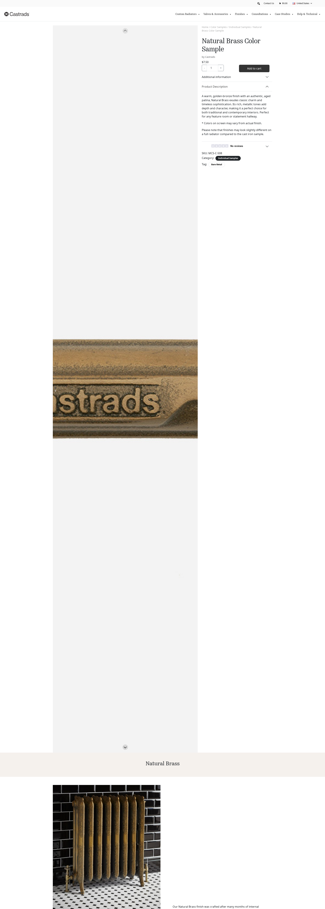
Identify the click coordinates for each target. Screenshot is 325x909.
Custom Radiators (186, 14)
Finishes (240, 14)
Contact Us (269, 3)
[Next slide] (125, 747)
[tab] (55, 388)
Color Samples (219, 27)
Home (205, 27)
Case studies (282, 14)
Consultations (260, 14)
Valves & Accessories (215, 14)
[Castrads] (17, 14)
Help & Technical (307, 14)
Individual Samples (240, 27)
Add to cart (254, 68)
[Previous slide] (125, 31)
